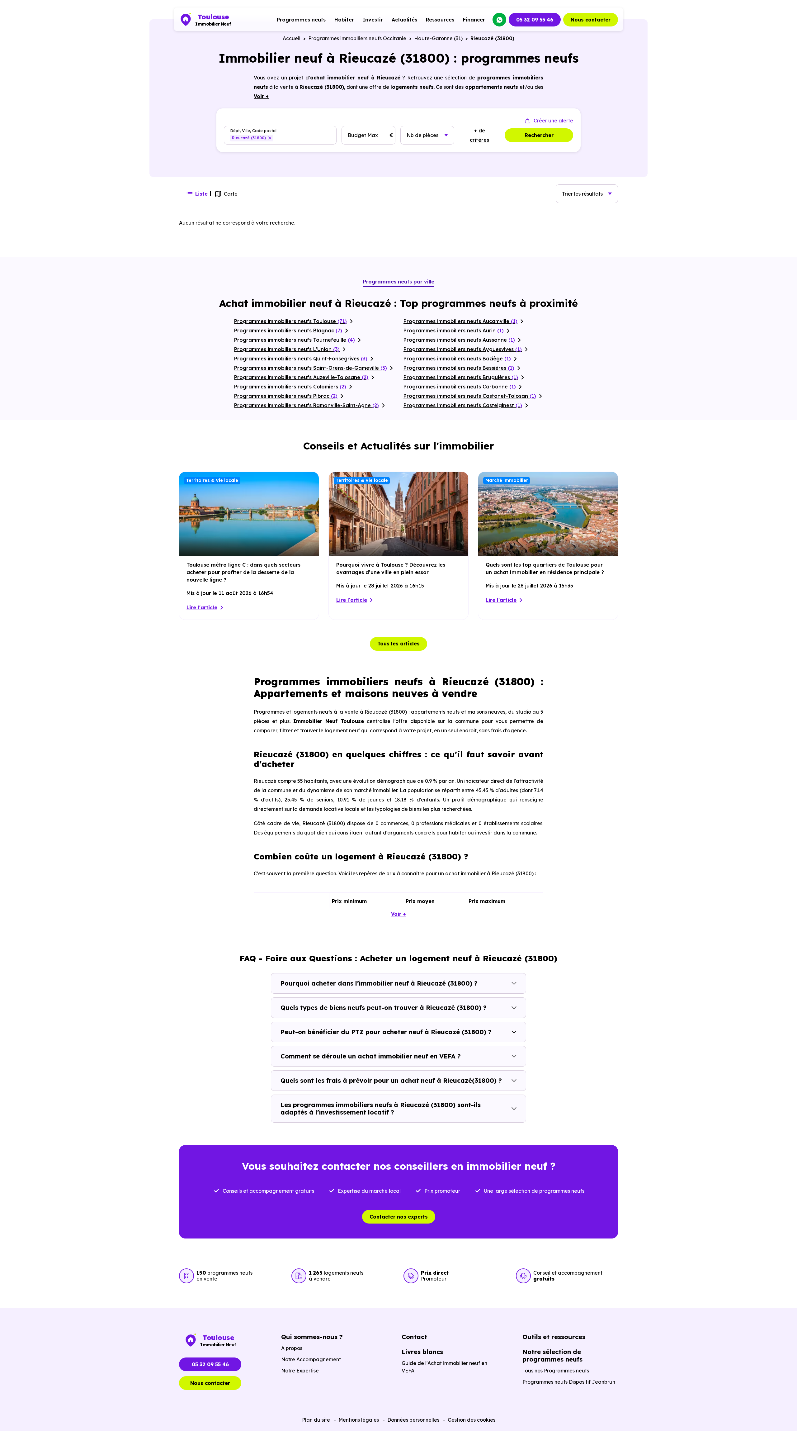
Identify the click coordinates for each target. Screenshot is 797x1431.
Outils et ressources (553, 1337)
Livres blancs (422, 1352)
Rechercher (539, 135)
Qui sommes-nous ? (312, 1337)
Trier (582, 194)
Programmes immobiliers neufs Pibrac (285, 396)
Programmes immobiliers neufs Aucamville (460, 321)
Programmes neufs (301, 20)
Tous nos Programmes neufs (555, 1370)
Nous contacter (591, 20)
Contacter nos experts (399, 1217)
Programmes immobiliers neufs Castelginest (462, 405)
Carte (231, 194)
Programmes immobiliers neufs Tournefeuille (294, 340)
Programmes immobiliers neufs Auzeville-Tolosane (301, 377)
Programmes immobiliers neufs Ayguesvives (462, 349)
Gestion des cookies (471, 1420)
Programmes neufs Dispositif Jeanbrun (568, 1382)
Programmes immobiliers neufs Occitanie (357, 38)
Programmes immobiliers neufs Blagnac (288, 330)
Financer (474, 20)
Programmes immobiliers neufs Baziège (457, 358)
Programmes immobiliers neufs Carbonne (459, 386)
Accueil (291, 38)
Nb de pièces (422, 135)
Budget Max (363, 135)
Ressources (440, 20)
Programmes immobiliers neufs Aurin (453, 330)
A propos (291, 1348)
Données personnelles (413, 1420)
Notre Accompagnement (311, 1359)
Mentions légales (358, 1420)
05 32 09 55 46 (534, 20)
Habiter (344, 20)
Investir (373, 20)
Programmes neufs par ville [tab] (398, 281)
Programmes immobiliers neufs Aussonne (459, 340)
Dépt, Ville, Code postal (253, 130)
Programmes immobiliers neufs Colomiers (290, 386)
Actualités (404, 20)
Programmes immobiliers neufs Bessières (458, 368)
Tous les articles (398, 643)
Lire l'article (201, 607)
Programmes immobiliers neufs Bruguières (460, 377)
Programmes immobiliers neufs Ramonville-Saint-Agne (306, 405)
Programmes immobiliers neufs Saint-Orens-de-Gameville (310, 368)
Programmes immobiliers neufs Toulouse (290, 321)
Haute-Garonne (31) (438, 38)
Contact (414, 1337)
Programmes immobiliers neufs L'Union (287, 349)
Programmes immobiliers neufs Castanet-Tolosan (469, 396)
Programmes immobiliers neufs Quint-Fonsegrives (300, 358)
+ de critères (479, 135)
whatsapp (499, 19)
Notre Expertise (300, 1370)
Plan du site (316, 1420)
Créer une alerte (553, 120)
